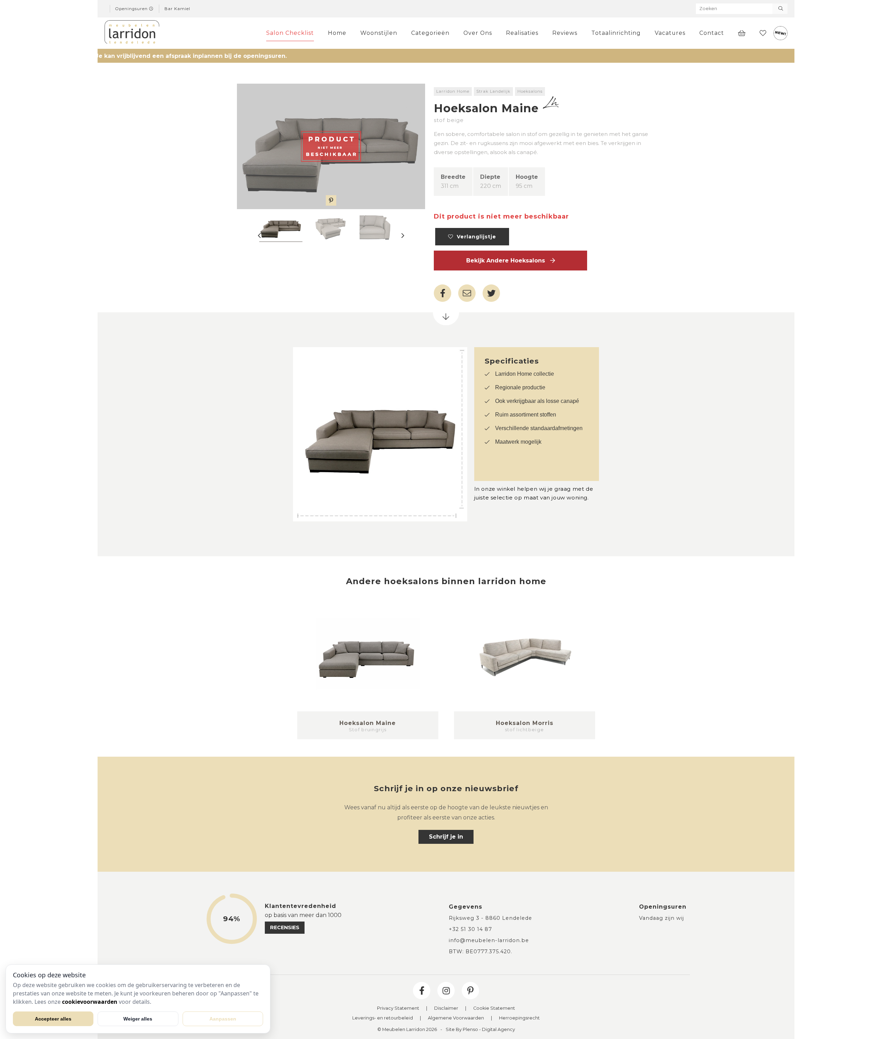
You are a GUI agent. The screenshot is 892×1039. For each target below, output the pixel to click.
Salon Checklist (290, 33)
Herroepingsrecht (519, 1018)
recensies (284, 927)
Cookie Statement (494, 1008)
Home (337, 33)
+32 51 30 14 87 (470, 929)
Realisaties (522, 33)
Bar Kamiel (177, 8)
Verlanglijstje (474, 237)
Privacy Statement (398, 1008)
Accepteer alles (53, 1019)
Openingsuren (132, 8)
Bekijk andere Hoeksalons (508, 260)
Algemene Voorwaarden (456, 1018)
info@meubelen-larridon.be (489, 940)
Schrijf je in (446, 836)
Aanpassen (222, 1019)
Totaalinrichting (616, 33)
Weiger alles (137, 1019)
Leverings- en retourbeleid (382, 1018)
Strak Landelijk (493, 91)
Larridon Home (452, 91)
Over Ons (477, 33)
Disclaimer (446, 1008)
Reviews (564, 33)
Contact (711, 33)
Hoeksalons (530, 91)
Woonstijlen (378, 33)
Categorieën (430, 33)
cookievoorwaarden (89, 1002)
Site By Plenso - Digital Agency (480, 1029)
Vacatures (670, 33)
